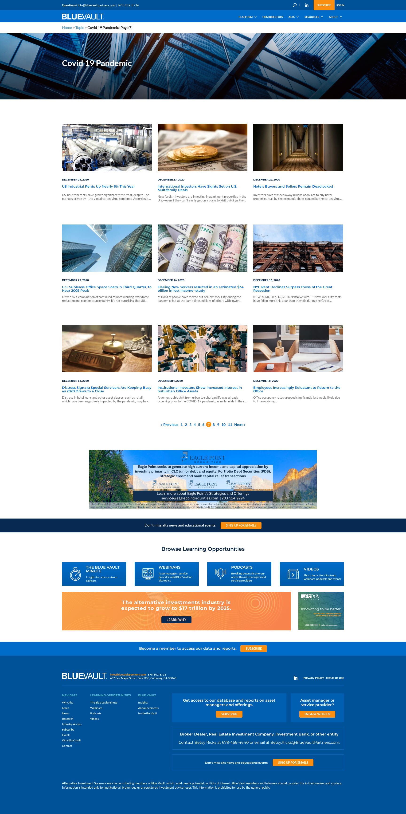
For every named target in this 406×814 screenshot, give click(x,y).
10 (223, 424)
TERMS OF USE (335, 678)
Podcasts (95, 713)
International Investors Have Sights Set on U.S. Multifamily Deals (197, 188)
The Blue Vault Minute (103, 702)
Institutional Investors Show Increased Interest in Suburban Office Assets (200, 389)
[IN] (306, 5)
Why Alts (67, 702)
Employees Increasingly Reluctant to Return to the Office (296, 389)
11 (230, 424)
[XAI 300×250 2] (321, 629)
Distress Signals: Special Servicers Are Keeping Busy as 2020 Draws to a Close (106, 389)
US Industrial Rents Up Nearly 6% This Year (98, 187)
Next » (239, 424)
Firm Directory (272, 17)
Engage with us (317, 714)
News (65, 713)
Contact (67, 745)
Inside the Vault (147, 713)
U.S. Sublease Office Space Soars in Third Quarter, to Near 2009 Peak (107, 289)
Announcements (148, 708)
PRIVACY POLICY (314, 678)
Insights (143, 702)
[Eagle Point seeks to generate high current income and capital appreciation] (203, 508)
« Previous (169, 424)
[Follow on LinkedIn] (297, 678)
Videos (94, 718)
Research (68, 718)
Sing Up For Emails (241, 525)
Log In (340, 5)
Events (66, 735)
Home (67, 27)
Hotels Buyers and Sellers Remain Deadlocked (293, 187)
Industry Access (72, 724)
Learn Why (176, 619)
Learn (65, 708)
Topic (79, 27)
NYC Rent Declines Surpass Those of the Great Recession (292, 289)
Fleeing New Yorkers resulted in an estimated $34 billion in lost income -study (201, 289)
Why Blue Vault (71, 740)
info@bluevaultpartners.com (97, 5)
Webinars (96, 708)
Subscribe (324, 5)
